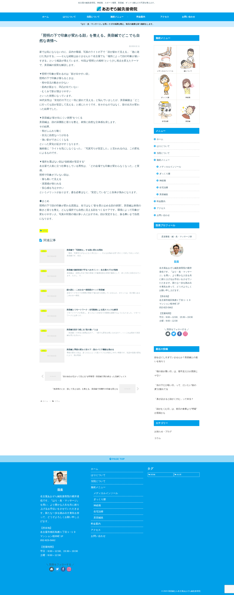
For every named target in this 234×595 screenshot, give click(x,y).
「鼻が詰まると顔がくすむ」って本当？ (173, 399)
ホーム (160, 139)
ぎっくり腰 (164, 173)
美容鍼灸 (163, 194)
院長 (176, 261)
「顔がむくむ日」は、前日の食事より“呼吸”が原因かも (175, 411)
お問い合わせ (163, 215)
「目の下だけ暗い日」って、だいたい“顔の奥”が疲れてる (175, 387)
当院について (163, 153)
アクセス (161, 208)
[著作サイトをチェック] (167, 333)
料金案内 (161, 201)
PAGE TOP (118, 459)
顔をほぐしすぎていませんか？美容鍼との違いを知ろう (176, 359)
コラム (44, 231)
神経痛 (162, 180)
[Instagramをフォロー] (185, 333)
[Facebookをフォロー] (179, 333)
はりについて (163, 146)
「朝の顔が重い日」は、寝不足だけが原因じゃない (176, 373)
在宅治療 (163, 187)
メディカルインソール (170, 166)
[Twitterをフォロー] (173, 333)
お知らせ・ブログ (163, 431)
